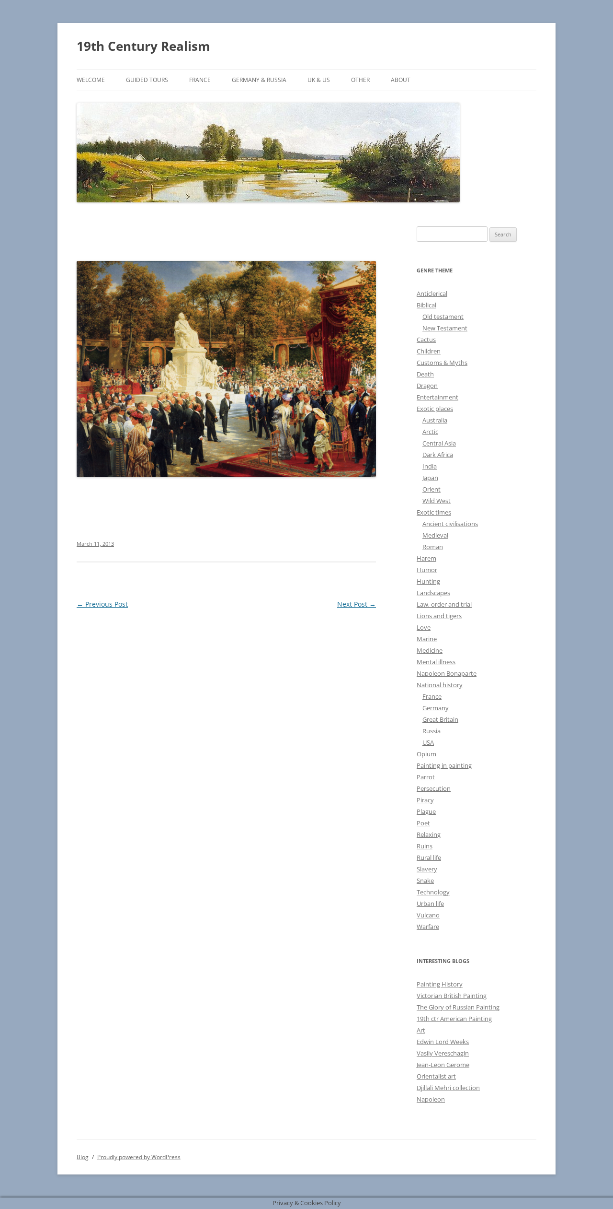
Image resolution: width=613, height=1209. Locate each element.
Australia (434, 420)
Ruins (424, 846)
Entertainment (437, 397)
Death (425, 374)
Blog (83, 1157)
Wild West (436, 500)
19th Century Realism (143, 46)
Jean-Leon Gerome (443, 1064)
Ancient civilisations (450, 523)
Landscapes (433, 592)
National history (440, 685)
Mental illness (436, 661)
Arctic (430, 431)
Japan (430, 477)
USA (428, 742)
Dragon (427, 385)
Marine (427, 638)
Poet (423, 823)
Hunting (428, 581)
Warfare (428, 926)
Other (360, 80)
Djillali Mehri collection (448, 1087)
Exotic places (435, 408)
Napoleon (431, 1099)
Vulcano (428, 915)
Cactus (426, 339)
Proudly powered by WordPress (139, 1157)
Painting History (440, 984)
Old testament (443, 316)
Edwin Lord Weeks (443, 1041)
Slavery (427, 869)
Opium (426, 754)
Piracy (425, 800)
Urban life (430, 903)
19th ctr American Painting (454, 1018)
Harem (426, 558)
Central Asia (439, 443)
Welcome (91, 80)
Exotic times (434, 512)
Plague (426, 811)
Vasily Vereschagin (443, 1053)
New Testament (444, 328)
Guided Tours (147, 80)
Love (424, 627)
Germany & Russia (259, 80)
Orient (431, 489)
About (400, 80)
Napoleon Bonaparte (447, 673)
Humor (427, 569)
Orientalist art (436, 1076)
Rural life (429, 857)
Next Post (356, 604)
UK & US (318, 80)
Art (421, 1030)
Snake (425, 880)
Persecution (434, 788)
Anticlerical (432, 293)
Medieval (435, 535)
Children (429, 351)
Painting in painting (444, 765)
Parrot (426, 777)
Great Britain (440, 719)
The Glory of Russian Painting (458, 1007)
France (200, 80)
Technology (433, 892)
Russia (431, 731)
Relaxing (429, 834)
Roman (432, 546)
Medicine (430, 650)
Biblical (426, 305)
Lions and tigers (439, 615)
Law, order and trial (444, 604)
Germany (435, 708)
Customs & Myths (442, 362)
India (429, 466)
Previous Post (102, 604)
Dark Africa (437, 454)
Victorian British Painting (452, 995)
